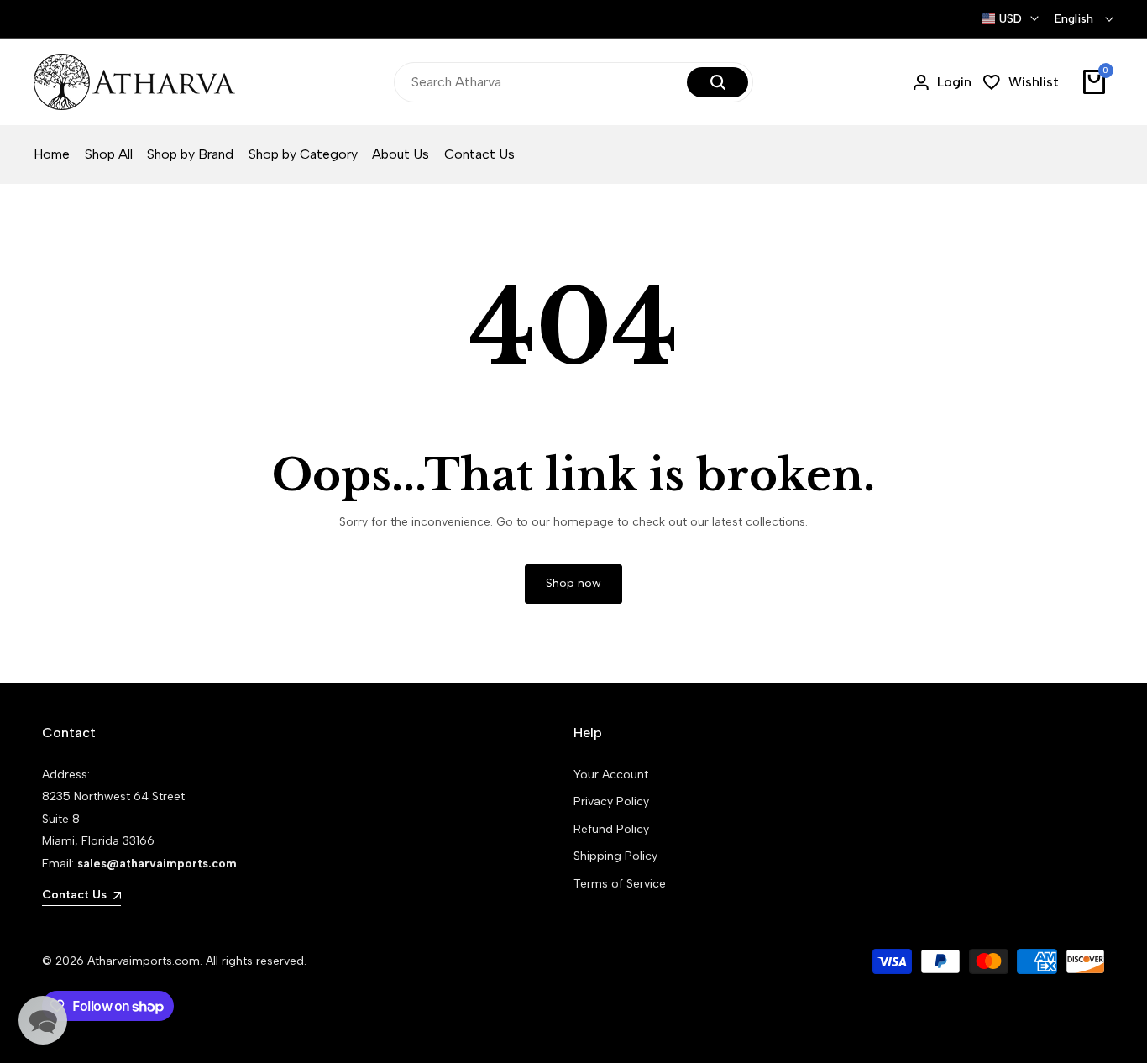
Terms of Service (620, 884)
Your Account (611, 774)
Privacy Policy (611, 801)
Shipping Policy (615, 856)
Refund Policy (611, 829)
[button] (42, 1020)
